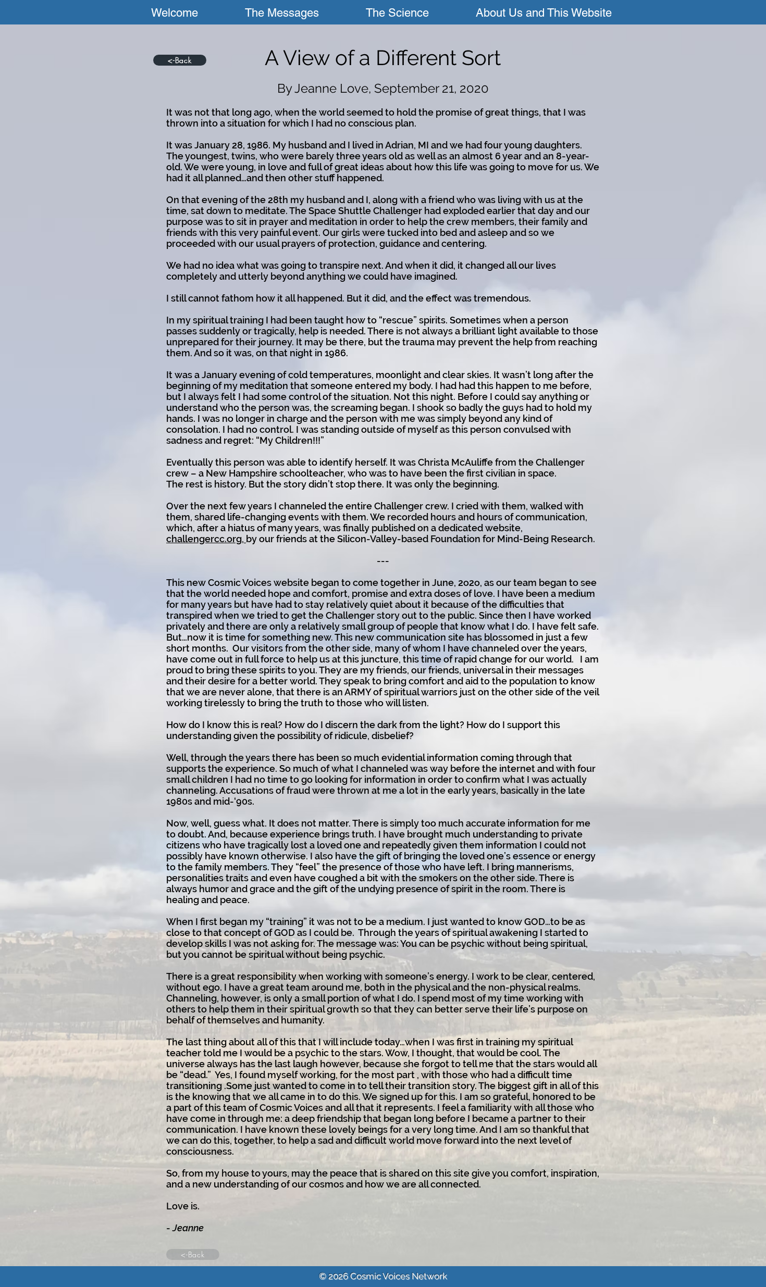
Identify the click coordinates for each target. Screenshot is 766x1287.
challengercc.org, (206, 538)
